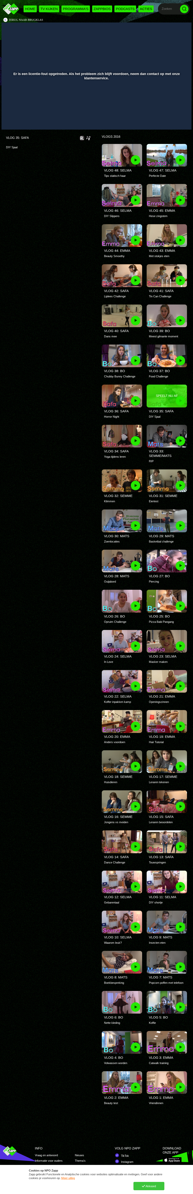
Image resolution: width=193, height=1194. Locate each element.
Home (30, 9)
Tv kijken (49, 9)
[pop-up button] (176, 121)
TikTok (124, 1155)
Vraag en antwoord (46, 1155)
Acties (146, 9)
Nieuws (79, 1155)
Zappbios (102, 9)
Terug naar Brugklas (26, 19)
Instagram (126, 1161)
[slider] (96, 113)
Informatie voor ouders (49, 1160)
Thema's (80, 1160)
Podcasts (125, 9)
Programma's (75, 9)
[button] (9, 121)
